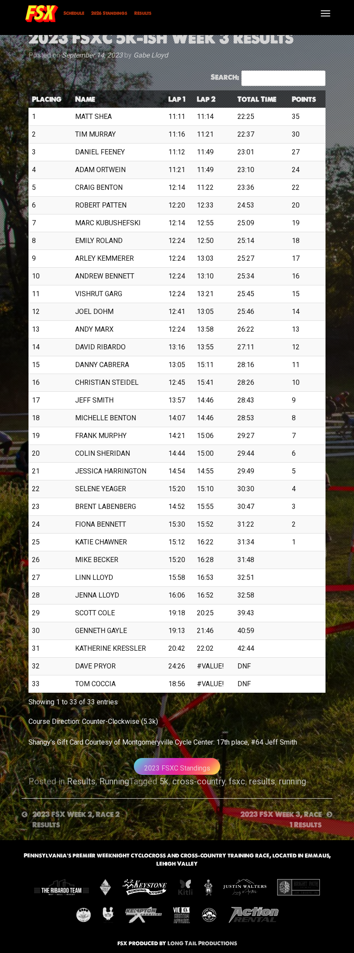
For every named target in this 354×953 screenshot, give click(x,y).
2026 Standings (109, 13)
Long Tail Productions (202, 943)
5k (163, 781)
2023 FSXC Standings (177, 768)
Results (143, 13)
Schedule (73, 13)
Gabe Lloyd (150, 55)
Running (114, 781)
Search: (225, 77)
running (292, 781)
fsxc (237, 781)
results (262, 781)
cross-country (198, 781)
